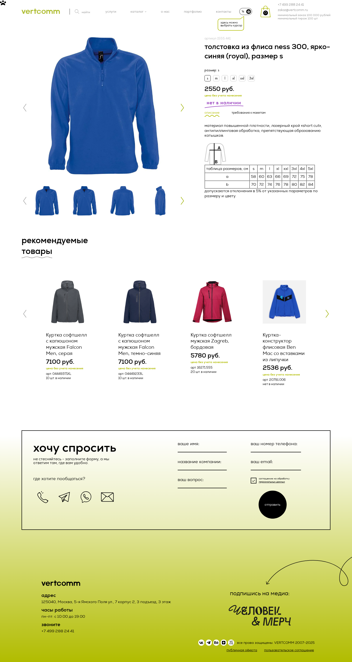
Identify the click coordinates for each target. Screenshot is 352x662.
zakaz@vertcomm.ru (293, 10)
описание (212, 113)
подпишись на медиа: (260, 593)
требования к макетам (249, 113)
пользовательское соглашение (289, 650)
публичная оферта (242, 650)
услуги (110, 11)
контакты (223, 11)
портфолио (193, 11)
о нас (165, 11)
